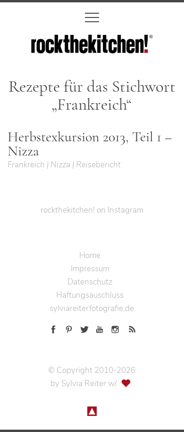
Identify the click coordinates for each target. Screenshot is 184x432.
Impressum (90, 268)
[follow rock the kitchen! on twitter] (84, 328)
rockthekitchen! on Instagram (92, 210)
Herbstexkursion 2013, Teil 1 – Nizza (90, 144)
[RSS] (130, 328)
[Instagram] (115, 328)
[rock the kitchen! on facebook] (53, 328)
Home (89, 255)
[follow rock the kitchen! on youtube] (99, 328)
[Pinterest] (69, 328)
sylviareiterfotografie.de (92, 308)
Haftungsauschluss (90, 295)
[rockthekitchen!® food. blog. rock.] (91, 46)
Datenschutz (89, 281)
